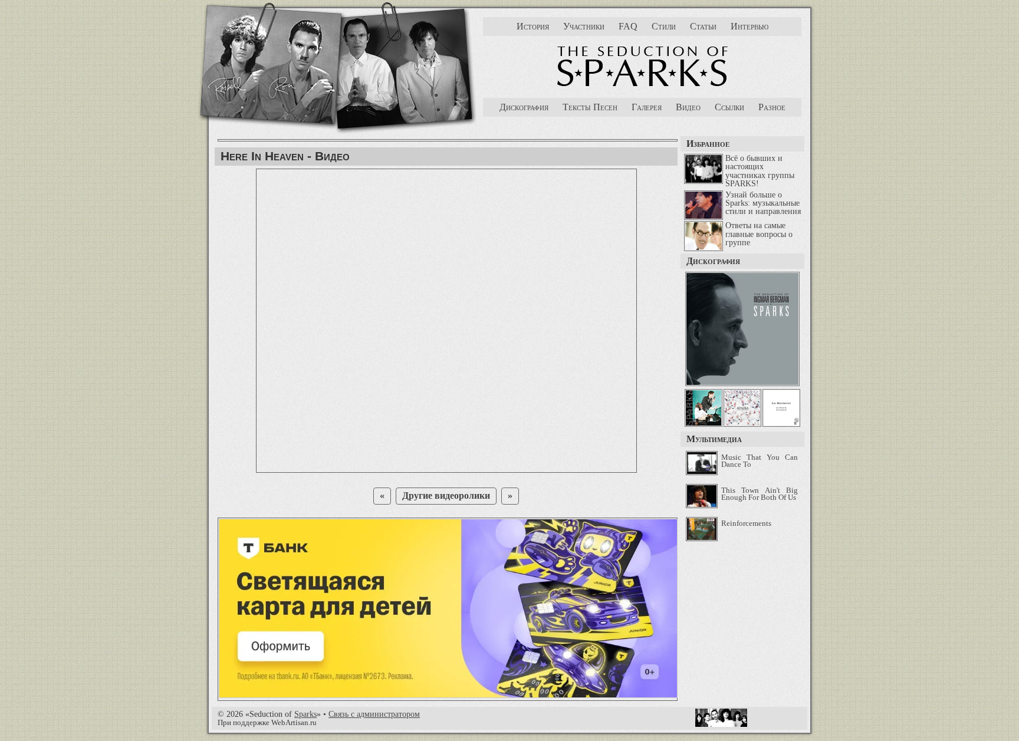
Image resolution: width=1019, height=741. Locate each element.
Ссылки (729, 107)
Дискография (523, 107)
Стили (664, 26)
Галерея (647, 107)
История (533, 26)
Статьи (703, 26)
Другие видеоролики (446, 495)
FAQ (628, 26)
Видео (688, 107)
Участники (583, 26)
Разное (771, 107)
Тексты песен (590, 107)
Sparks (305, 714)
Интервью (749, 26)
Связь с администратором (374, 714)
